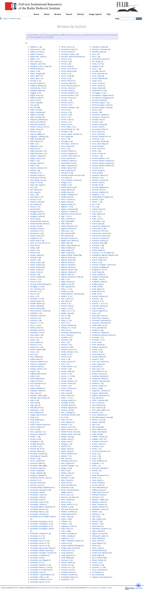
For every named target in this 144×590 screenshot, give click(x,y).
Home (36, 14)
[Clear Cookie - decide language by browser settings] (118, 18)
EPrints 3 (17, 588)
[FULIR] (123, 6)
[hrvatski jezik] (116, 18)
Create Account (15, 18)
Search (69, 14)
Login (5, 18)
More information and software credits (99, 588)
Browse (57, 14)
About (47, 14)
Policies (80, 14)
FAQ (108, 14)
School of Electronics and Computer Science (51, 588)
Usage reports (95, 14)
